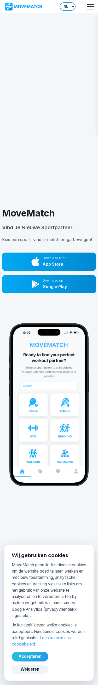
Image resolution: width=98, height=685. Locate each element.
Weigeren (30, 669)
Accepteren (30, 656)
